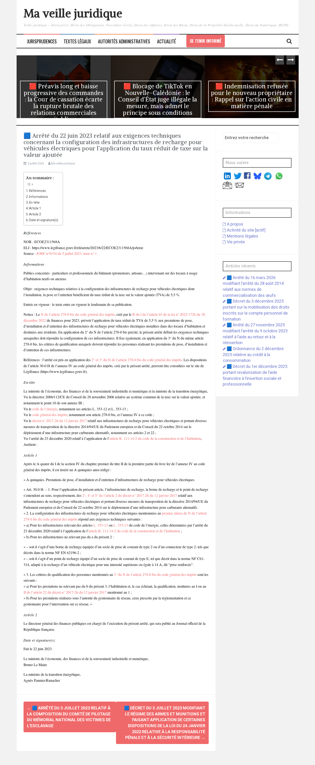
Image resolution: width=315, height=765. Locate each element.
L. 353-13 (120, 525)
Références (37, 191)
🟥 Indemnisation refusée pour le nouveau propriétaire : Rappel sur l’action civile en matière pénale (252, 96)
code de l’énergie (44, 408)
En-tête (34, 202)
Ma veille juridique (73, 13)
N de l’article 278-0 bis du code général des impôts (78, 314)
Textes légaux (77, 41)
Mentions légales (242, 236)
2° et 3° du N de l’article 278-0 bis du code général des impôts (137, 359)
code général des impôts (49, 414)
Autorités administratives (124, 41)
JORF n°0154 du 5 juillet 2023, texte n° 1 (66, 253)
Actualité (166, 41)
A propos (235, 224)
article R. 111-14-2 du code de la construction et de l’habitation (155, 438)
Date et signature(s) (43, 220)
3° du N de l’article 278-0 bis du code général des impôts (155, 574)
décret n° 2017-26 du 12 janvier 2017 (59, 420)
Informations (38, 197)
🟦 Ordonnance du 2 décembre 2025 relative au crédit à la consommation (253, 354)
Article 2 (35, 214)
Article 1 (35, 208)
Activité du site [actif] (246, 230)
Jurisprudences (42, 41)
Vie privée (236, 241)
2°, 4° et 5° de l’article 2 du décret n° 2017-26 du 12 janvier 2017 (129, 495)
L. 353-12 (100, 525)
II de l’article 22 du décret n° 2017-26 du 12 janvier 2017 (65, 592)
